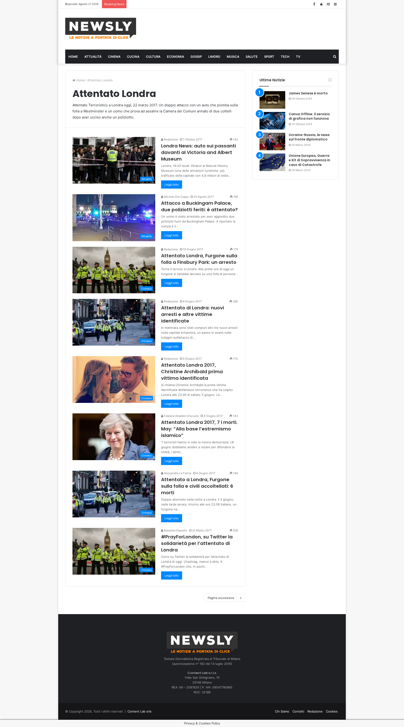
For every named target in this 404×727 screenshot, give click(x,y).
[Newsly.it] (100, 28)
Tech (285, 56)
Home (73, 56)
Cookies (332, 711)
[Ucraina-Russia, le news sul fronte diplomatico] (272, 141)
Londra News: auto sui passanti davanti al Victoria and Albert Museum (198, 152)
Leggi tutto (172, 184)
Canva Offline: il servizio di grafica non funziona (309, 116)
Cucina (133, 56)
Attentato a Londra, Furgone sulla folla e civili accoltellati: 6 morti (197, 486)
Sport (269, 56)
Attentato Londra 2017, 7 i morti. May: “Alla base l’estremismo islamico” (199, 429)
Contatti (298, 711)
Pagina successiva (221, 598)
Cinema (114, 56)
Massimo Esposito (175, 530)
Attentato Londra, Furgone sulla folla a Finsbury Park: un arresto (199, 258)
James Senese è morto (308, 93)
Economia (175, 56)
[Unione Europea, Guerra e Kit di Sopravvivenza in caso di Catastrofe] (272, 162)
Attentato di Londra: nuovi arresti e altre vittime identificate (192, 314)
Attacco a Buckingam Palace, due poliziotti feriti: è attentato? (199, 206)
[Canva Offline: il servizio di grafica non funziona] (272, 120)
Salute (252, 56)
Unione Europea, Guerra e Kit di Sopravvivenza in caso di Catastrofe (309, 160)
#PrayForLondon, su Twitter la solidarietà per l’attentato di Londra (197, 543)
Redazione (170, 139)
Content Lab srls (139, 711)
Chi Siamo (282, 711)
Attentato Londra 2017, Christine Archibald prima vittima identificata (192, 371)
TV (298, 56)
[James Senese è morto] (272, 100)
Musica (233, 56)
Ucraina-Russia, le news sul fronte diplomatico (309, 137)
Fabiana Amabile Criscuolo (181, 416)
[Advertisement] (249, 28)
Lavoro (214, 56)
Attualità (92, 56)
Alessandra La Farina (177, 473)
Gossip (196, 56)
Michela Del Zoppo (176, 196)
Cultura (153, 56)
